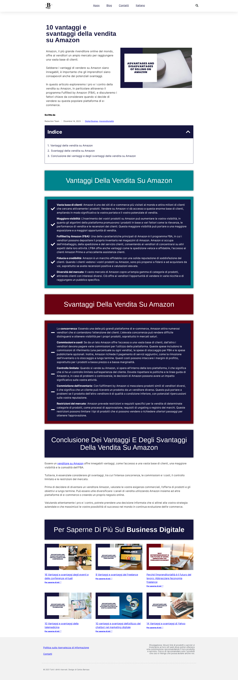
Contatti (124, 5)
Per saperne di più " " (53, 582)
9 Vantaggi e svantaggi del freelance (117, 574)
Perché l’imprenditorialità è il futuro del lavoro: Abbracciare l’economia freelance (169, 578)
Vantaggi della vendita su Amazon (71, 145)
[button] (197, 5)
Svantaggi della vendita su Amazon (73, 150)
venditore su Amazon (70, 463)
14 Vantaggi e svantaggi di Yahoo (166, 623)
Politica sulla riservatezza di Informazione (66, 647)
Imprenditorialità (106, 121)
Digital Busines (91, 121)
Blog (109, 5)
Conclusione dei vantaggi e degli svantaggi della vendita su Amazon (93, 156)
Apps (96, 5)
